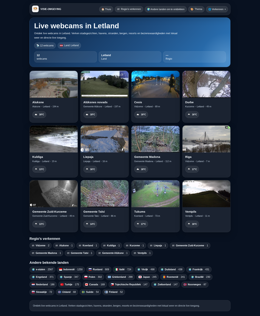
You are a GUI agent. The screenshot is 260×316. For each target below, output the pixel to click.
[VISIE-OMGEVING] (35, 9)
